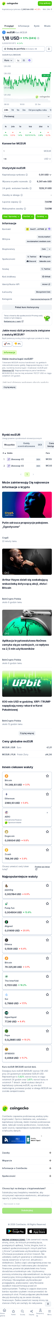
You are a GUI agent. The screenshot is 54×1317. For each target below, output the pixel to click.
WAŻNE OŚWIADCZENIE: (13, 1239)
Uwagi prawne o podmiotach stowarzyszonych (22, 438)
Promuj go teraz (42, 866)
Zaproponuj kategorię (40, 299)
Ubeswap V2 (8, 370)
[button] (44, 237)
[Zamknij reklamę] (47, 812)
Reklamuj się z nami (12, 321)
